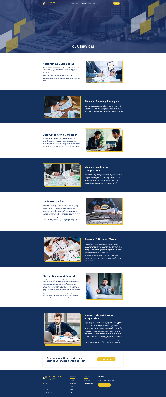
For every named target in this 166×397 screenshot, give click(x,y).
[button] (106, 359)
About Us (72, 380)
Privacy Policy (87, 380)
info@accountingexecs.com (51, 389)
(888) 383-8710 (48, 392)
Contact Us (72, 392)
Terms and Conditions (89, 383)
